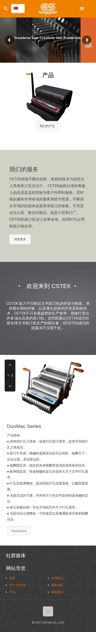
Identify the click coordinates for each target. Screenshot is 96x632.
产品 (12, 592)
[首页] (48, 10)
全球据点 (57, 578)
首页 (12, 578)
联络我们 (57, 592)
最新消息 (57, 585)
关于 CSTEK (17, 585)
